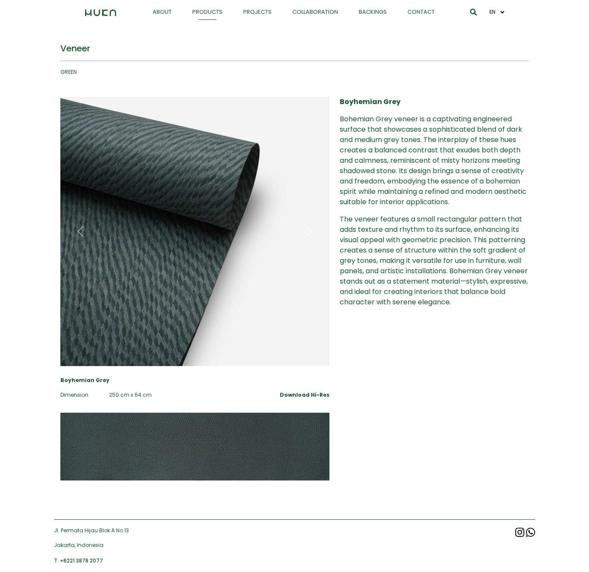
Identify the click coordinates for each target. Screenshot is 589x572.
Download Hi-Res (304, 394)
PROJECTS (257, 12)
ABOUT (162, 12)
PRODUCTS (207, 12)
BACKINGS (373, 12)
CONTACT (421, 12)
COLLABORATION (315, 12)
